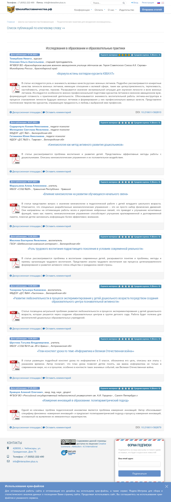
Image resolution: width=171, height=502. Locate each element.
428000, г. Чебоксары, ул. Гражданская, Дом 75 (27, 449)
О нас (111, 9)
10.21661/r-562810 (151, 112)
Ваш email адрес (125, 458)
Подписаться (139, 473)
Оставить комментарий (58, 112)
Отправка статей (152, 9)
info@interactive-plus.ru (25, 461)
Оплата (99, 9)
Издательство (126, 9)
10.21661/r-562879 (151, 427)
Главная (11, 21)
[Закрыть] (166, 486)
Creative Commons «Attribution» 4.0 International (83, 445)
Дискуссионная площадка (26, 112)
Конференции (82, 9)
